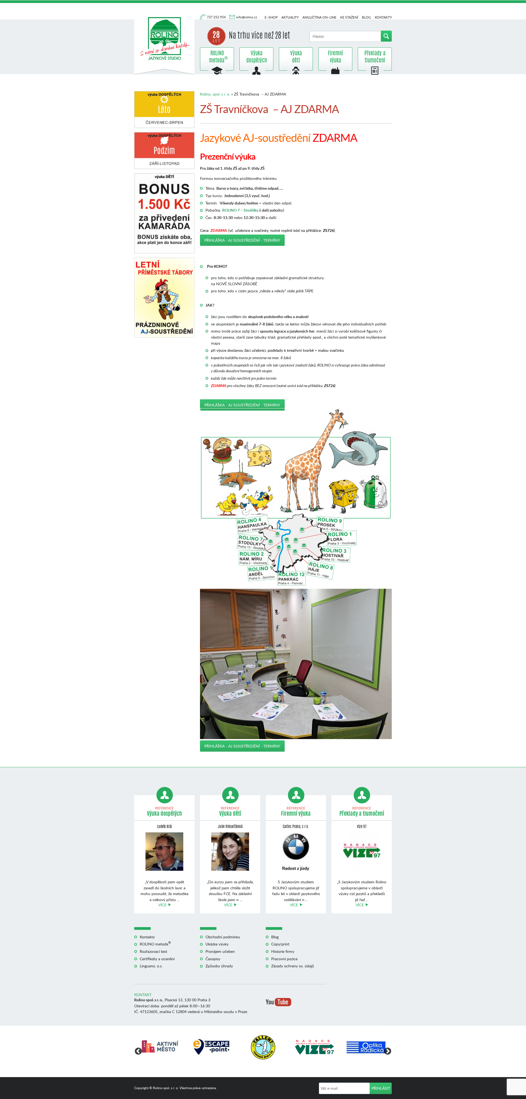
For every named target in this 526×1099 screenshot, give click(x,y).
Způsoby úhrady (219, 965)
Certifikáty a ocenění (157, 958)
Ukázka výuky (216, 944)
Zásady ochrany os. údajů (292, 965)
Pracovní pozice (284, 958)
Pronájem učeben (220, 951)
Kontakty (383, 17)
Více (162, 904)
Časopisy (212, 958)
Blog (366, 17)
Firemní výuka (335, 57)
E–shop (271, 17)
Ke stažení (349, 17)
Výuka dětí (296, 57)
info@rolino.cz (246, 17)
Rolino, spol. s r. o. (215, 94)
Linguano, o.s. (151, 965)
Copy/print (280, 944)
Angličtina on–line (319, 17)
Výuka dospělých (256, 57)
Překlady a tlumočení (374, 57)
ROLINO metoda (217, 57)
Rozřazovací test (153, 951)
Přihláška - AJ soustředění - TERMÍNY (242, 240)
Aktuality (290, 17)
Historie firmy (282, 951)
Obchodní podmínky (222, 936)
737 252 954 (217, 17)
